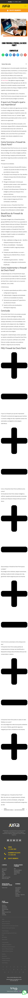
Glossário (3, 874)
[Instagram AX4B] (11, 840)
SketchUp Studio (5, 909)
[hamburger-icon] (25, 6)
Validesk (3, 913)
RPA (15, 869)
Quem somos (4, 869)
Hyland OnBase (17, 873)
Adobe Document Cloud (6, 912)
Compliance (4, 870)
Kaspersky (17, 890)
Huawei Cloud (4, 887)
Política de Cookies (5, 878)
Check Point (5, 80)
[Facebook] (17, 840)
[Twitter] (20, 840)
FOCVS (15, 874)
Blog (3, 871)
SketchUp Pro (4, 908)
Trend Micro (17, 889)
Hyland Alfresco (17, 871)
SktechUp (4, 905)
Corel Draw (4, 915)
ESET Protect (17, 892)
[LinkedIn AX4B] (8, 840)
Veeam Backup (18, 888)
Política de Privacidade (6, 877)
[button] (3, 55)
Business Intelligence (18, 870)
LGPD (3, 876)
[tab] (14, 387)
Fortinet (16, 893)
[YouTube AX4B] (14, 840)
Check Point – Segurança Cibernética (20, 895)
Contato (3, 873)
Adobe (3, 910)
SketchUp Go (4, 906)
